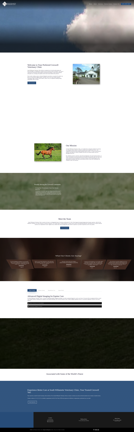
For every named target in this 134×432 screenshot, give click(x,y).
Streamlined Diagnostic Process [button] (36, 306)
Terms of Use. (56, 429)
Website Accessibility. (61, 429)
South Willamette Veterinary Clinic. (37, 429)
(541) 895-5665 (38, 398)
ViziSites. (52, 429)
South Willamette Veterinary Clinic (34, 70)
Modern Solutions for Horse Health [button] (37, 303)
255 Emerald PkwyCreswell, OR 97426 (50, 420)
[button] (31, 83)
